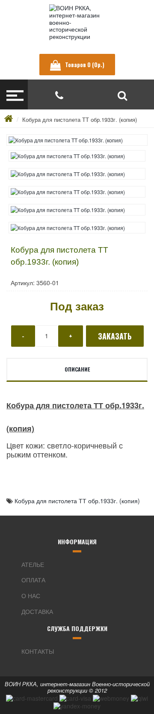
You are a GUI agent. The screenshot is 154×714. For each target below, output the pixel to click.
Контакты (37, 651)
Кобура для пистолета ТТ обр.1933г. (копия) (79, 119)
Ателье (32, 564)
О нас (30, 595)
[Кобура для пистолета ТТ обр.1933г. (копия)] (77, 140)
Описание (77, 369)
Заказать (115, 336)
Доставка (37, 611)
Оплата (33, 579)
